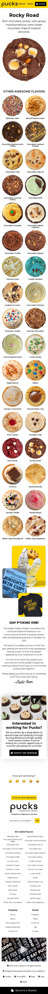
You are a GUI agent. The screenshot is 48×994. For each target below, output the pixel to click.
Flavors (22, 4)
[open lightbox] (24, 949)
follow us (13, 674)
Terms (30, 4)
